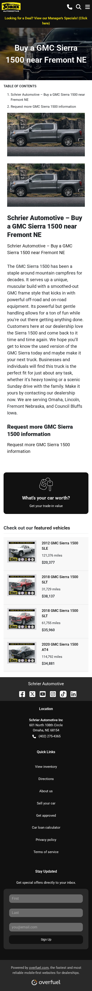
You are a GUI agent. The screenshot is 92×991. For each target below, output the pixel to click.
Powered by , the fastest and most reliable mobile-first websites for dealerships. (46, 970)
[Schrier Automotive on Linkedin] (72, 693)
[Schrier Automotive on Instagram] (51, 693)
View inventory (46, 767)
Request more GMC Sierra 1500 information (43, 107)
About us (46, 791)
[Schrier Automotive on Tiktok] (61, 693)
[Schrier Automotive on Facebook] (20, 693)
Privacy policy (46, 840)
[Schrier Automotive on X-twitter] (30, 693)
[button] (69, 6)
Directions (46, 779)
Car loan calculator (46, 828)
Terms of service (46, 852)
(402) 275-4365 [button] (50, 736)
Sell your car (46, 803)
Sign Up (46, 939)
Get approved (46, 816)
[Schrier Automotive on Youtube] (41, 693)
